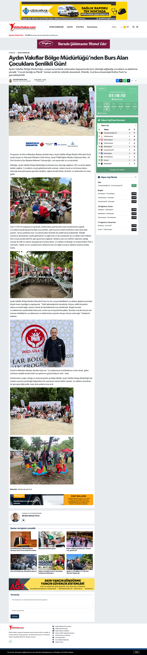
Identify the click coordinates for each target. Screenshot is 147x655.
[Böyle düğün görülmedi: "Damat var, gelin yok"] (79, 539)
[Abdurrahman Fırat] (15, 517)
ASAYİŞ (70, 27)
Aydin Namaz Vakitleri (62, 631)
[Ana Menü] (136, 27)
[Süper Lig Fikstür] (135, 177)
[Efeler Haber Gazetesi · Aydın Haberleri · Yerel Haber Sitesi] (22, 27)
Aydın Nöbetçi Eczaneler (63, 626)
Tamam (136, 652)
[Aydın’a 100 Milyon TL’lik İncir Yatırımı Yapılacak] (79, 562)
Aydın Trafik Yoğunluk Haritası (64, 633)
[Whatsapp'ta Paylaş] (124, 80)
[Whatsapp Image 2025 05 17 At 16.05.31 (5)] (41, 274)
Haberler (12, 53)
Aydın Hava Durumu (61, 628)
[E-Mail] (23, 520)
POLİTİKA (80, 27)
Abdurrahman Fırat (31, 516)
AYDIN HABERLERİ (56, 27)
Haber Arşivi (59, 642)
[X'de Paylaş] (120, 80)
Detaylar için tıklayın (117, 170)
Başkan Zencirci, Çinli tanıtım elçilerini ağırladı (44, 35)
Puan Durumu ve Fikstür (62, 635)
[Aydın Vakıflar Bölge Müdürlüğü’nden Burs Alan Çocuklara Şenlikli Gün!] (51, 111)
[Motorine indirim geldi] (51, 539)
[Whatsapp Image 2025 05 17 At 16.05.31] (42, 343)
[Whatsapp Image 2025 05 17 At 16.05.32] (41, 200)
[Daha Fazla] (128, 80)
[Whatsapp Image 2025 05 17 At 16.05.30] (42, 461)
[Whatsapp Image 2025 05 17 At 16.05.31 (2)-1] (42, 411)
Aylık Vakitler (103, 113)
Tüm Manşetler (60, 637)
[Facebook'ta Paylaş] (117, 80)
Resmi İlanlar (92, 27)
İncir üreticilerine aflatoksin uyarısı (23, 571)
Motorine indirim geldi (47, 548)
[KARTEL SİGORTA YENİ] (51, 144)
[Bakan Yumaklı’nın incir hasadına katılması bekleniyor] (51, 562)
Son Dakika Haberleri (62, 640)
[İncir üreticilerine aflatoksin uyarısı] (23, 562)
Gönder (15, 616)
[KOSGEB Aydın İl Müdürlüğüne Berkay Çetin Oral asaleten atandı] (23, 539)
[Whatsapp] (10, 641)
